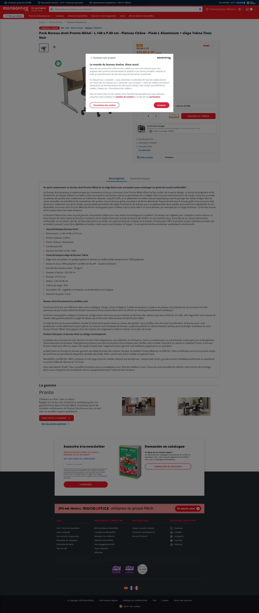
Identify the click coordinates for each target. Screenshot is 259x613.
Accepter (161, 105)
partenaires (154, 97)
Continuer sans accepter (104, 57)
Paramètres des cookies (104, 105)
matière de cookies (125, 97)
